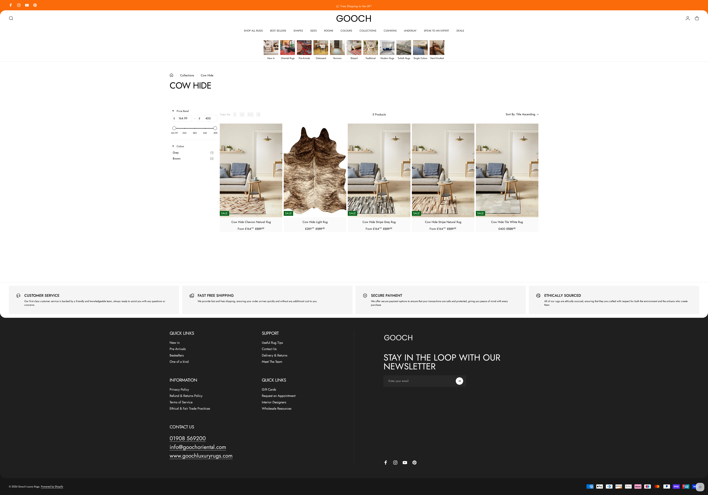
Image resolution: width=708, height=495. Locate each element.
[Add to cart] (341, 136)
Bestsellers (177, 355)
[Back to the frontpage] (171, 75)
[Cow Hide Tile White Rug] (507, 170)
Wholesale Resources (276, 408)
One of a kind (179, 362)
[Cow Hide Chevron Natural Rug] (251, 170)
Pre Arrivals (178, 349)
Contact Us (269, 349)
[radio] (235, 114)
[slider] (174, 128)
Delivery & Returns (274, 355)
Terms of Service (181, 402)
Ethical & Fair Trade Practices (190, 408)
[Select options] (277, 136)
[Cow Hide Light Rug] (315, 170)
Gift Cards (269, 389)
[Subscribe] (459, 381)
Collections (187, 75)
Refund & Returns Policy (186, 396)
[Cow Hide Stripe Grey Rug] (379, 170)
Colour (180, 146)
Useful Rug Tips (272, 343)
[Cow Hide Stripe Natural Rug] (443, 170)
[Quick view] (277, 128)
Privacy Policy (179, 389)
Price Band (182, 111)
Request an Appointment (278, 396)
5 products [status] (379, 114)
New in (175, 343)
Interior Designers (274, 402)
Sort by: (520, 114)
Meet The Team (272, 362)
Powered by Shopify (52, 486)
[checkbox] (194, 153)
